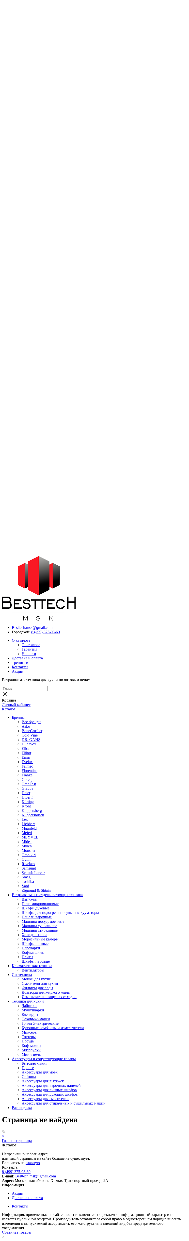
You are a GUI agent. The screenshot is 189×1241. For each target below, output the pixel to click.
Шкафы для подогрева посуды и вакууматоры (60, 912)
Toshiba (28, 881)
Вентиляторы (33, 970)
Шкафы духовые (35, 908)
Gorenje (28, 779)
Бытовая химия (34, 1063)
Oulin (26, 859)
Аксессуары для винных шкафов (49, 1090)
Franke (27, 775)
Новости (29, 654)
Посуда (28, 1041)
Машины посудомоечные (43, 921)
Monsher (28, 850)
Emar (26, 757)
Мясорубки (31, 1050)
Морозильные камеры (40, 939)
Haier (26, 793)
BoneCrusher (32, 731)
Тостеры (29, 1037)
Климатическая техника (32, 966)
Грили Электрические (40, 1023)
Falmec (27, 766)
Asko (26, 726)
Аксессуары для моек (40, 1072)
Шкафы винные (35, 943)
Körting (28, 802)
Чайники (29, 1006)
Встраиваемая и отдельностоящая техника (47, 895)
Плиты (27, 957)
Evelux (27, 762)
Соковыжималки (36, 1019)
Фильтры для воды (37, 988)
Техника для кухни (28, 1001)
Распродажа (22, 1108)
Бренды (18, 717)
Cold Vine (30, 735)
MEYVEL (30, 837)
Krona (27, 806)
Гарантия (29, 649)
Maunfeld (29, 828)
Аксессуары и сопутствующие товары (44, 1059)
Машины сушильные (39, 926)
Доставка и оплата (27, 658)
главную (33, 1163)
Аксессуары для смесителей (45, 1099)
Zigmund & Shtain (36, 890)
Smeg (26, 877)
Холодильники (34, 935)
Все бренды (31, 722)
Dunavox (29, 744)
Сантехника (22, 975)
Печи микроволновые (40, 904)
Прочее (28, 1068)
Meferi (27, 833)
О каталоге (21, 640)
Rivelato (28, 864)
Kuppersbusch (33, 815)
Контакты (20, 667)
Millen (27, 846)
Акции (17, 671)
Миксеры (29, 1032)
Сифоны (29, 1076)
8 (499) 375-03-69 (45, 632)
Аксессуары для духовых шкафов (50, 1094)
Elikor (26, 753)
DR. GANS (31, 740)
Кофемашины (33, 952)
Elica (26, 748)
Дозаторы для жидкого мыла (46, 992)
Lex (25, 819)
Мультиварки (33, 1010)
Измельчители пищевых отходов (49, 997)
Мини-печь (31, 1054)
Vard (25, 886)
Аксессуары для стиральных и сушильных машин (64, 1103)
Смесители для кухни (40, 983)
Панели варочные (37, 917)
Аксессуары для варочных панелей (51, 1085)
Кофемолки (31, 1045)
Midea (27, 841)
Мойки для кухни (36, 979)
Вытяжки (29, 899)
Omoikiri (29, 855)
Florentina (29, 771)
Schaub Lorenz (33, 873)
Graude (27, 788)
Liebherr (28, 824)
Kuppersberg (32, 810)
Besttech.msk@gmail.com (32, 627)
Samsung (29, 868)
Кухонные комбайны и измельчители (53, 1028)
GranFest (29, 784)
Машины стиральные (40, 930)
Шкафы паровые (36, 961)
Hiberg (27, 797)
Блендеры (30, 1014)
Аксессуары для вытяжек (43, 1081)
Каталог (9, 709)
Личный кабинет (16, 705)
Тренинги (20, 662)
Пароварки (31, 948)
